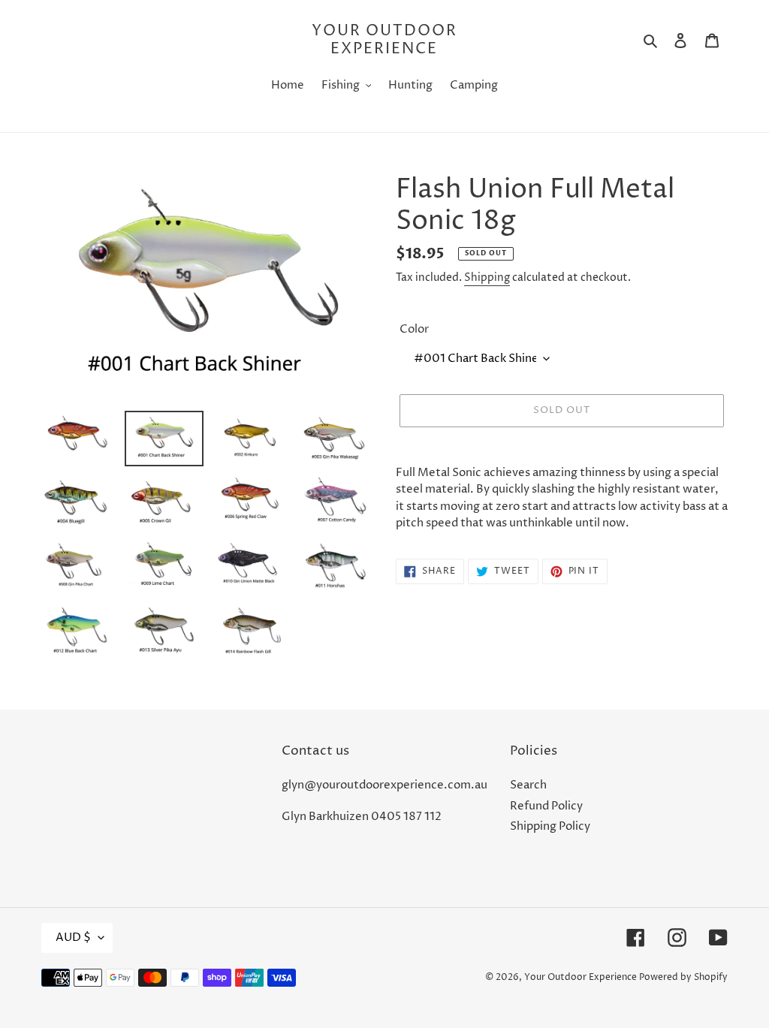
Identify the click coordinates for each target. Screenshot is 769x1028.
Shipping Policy (550, 826)
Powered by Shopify (683, 977)
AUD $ (73, 937)
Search (528, 785)
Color (414, 329)
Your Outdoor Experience (384, 41)
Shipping (487, 277)
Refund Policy (546, 806)
